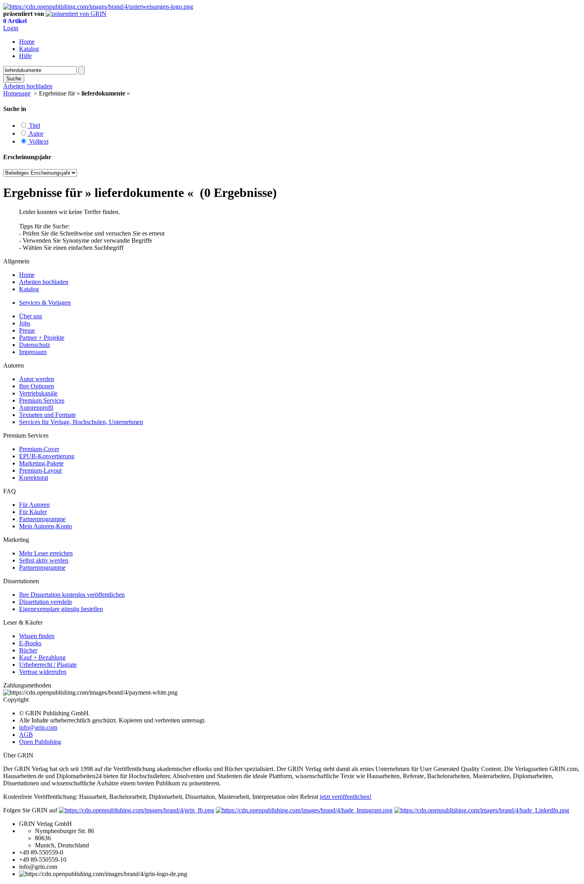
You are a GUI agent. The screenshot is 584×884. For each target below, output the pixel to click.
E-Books (30, 643)
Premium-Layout (40, 470)
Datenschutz (34, 344)
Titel (33, 125)
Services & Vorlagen (45, 302)
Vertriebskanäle (38, 393)
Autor (35, 133)
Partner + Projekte (41, 337)
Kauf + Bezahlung (42, 657)
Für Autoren (34, 504)
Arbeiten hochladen (43, 281)
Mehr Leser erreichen (46, 553)
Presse (27, 330)
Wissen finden (36, 636)
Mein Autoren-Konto (45, 526)
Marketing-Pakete (41, 463)
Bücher (28, 650)
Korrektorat (33, 477)
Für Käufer (33, 511)
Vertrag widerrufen (42, 671)
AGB (26, 734)
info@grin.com (38, 727)
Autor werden (36, 379)
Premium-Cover (39, 449)
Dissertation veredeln (45, 601)
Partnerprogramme (42, 519)
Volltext (37, 141)
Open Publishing (40, 741)
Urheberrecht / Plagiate (48, 664)
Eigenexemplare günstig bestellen (61, 609)
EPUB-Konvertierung (46, 456)
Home (27, 41)
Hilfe (25, 56)
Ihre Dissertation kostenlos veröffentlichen (72, 594)
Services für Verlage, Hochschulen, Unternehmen (81, 422)
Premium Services (41, 400)
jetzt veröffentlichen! (345, 796)
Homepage (17, 93)
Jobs (24, 323)
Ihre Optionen (36, 386)
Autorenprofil (36, 407)
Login (10, 28)
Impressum (32, 352)
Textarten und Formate (47, 414)
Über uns (30, 316)
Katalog (29, 48)
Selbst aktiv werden (43, 560)
